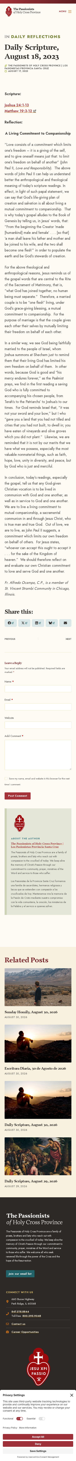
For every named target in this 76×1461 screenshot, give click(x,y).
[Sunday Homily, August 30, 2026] (38, 987)
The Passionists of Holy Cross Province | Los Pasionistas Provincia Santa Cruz (37, 845)
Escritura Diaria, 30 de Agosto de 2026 (35, 1068)
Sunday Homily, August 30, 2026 (31, 1012)
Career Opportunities (25, 1332)
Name (9, 682)
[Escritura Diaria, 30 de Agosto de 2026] (38, 1043)
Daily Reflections (36, 36)
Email (9, 700)
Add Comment (14, 736)
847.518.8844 (20, 1312)
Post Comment (17, 796)
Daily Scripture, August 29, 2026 (31, 1181)
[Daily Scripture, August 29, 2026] (38, 1156)
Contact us (18, 1324)
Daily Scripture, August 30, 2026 (31, 1125)
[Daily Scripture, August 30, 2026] (38, 1100)
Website (9, 718)
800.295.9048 (31, 1316)
